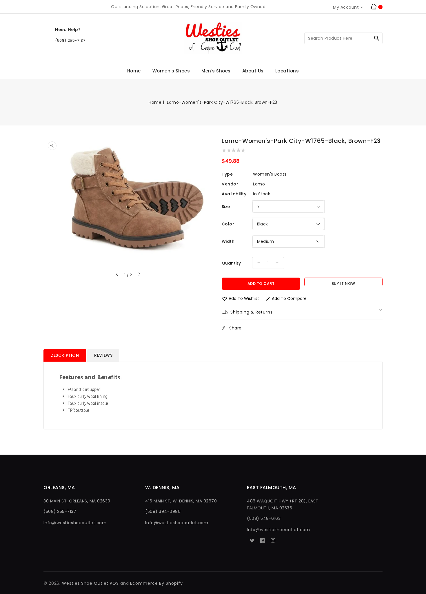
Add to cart (261, 283)
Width (228, 241)
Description (64, 355)
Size (226, 206)
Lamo (259, 184)
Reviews (103, 355)
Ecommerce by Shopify (156, 583)
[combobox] (343, 38)
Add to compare (289, 298)
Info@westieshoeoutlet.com (75, 523)
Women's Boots (270, 174)
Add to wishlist (244, 298)
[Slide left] (117, 275)
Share (235, 328)
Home (155, 102)
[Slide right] (139, 275)
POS (114, 583)
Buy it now (343, 283)
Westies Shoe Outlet (85, 583)
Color (228, 224)
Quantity (231, 263)
